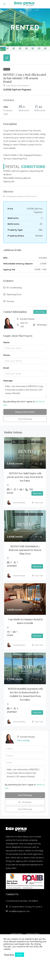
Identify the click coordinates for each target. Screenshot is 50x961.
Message (7, 380)
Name (6, 342)
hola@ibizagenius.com (19, 911)
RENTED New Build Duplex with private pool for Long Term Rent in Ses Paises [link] (25, 477)
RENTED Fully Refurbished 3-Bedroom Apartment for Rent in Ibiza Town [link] (25, 550)
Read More (9, 955)
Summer (32, 587)
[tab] (6, 57)
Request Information (25, 412)
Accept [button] (19, 955)
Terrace (10, 301)
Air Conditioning (14, 287)
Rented (7, 69)
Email (6, 368)
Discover (37, 493)
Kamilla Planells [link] (19, 503)
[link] (25, 453)
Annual (8, 442)
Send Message (25, 419)
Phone (6, 355)
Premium (39, 442)
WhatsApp (42, 324)
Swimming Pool (14, 294)
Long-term (22, 441)
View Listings (40, 312)
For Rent (14, 441)
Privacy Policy (32, 933)
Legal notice (16, 933)
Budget (39, 514)
